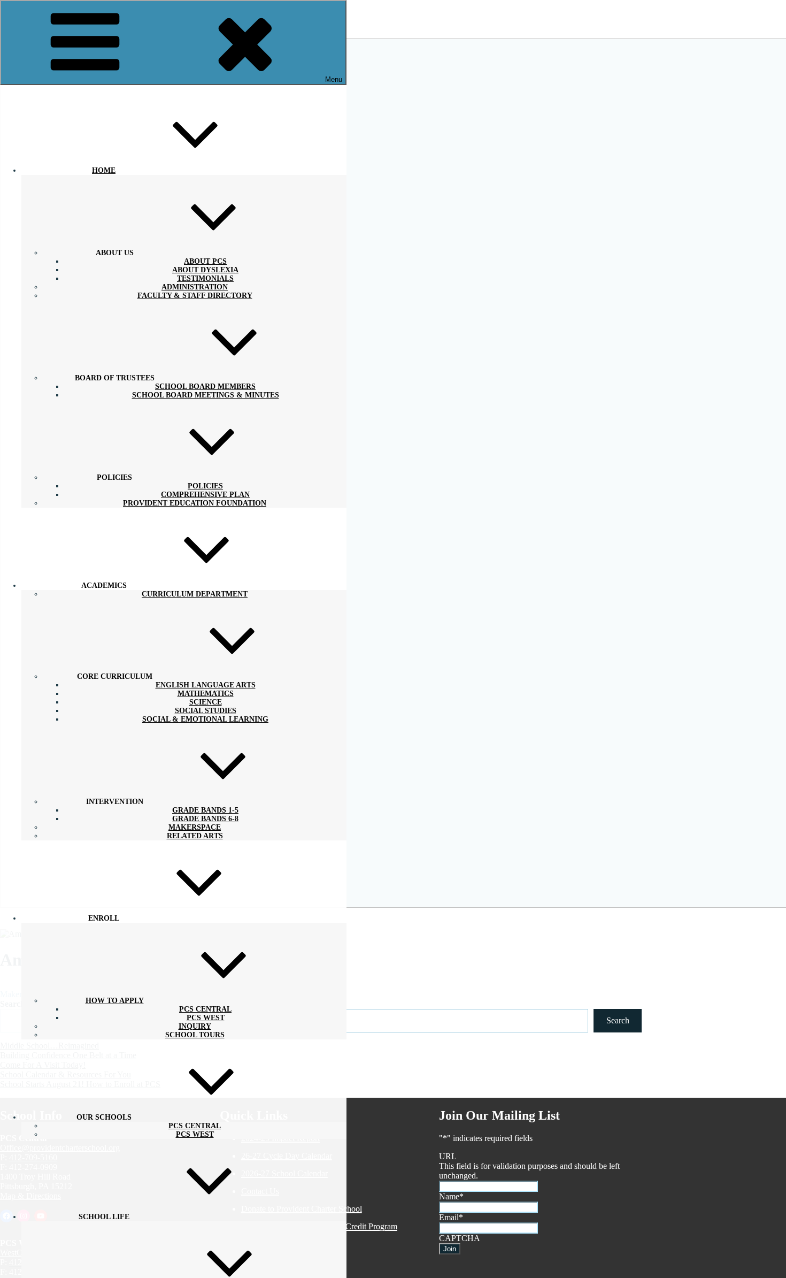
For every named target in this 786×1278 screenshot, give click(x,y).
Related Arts (195, 836)
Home (103, 170)
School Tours (195, 1035)
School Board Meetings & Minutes (205, 395)
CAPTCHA (459, 1238)
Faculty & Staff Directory (194, 296)
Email (451, 1217)
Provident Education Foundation (194, 503)
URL (448, 1156)
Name (451, 1196)
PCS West (195, 1134)
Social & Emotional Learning (205, 719)
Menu (333, 79)
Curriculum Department (195, 594)
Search (617, 1020)
